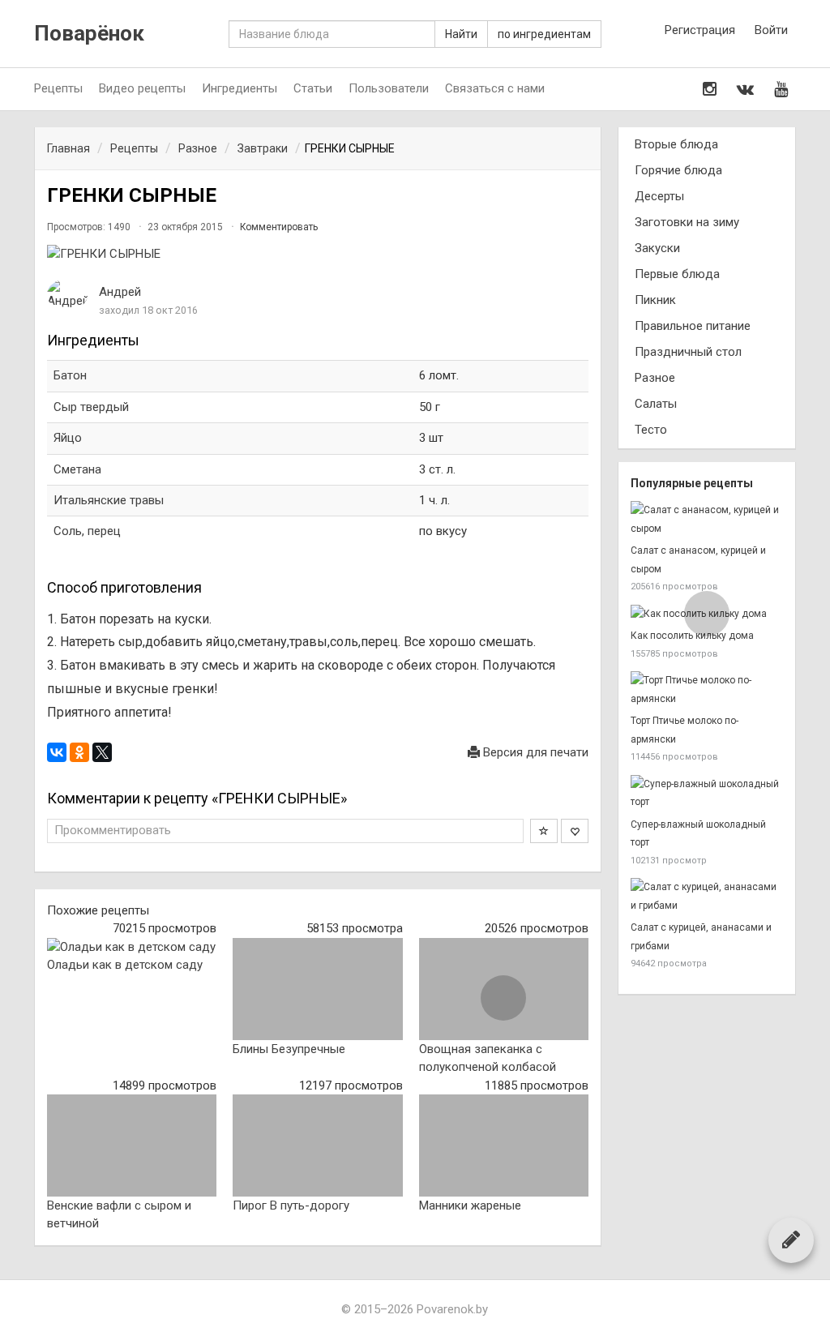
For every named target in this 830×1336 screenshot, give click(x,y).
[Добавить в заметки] (544, 831)
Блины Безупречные (289, 1049)
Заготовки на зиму (687, 222)
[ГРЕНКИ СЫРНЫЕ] (317, 254)
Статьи (312, 88)
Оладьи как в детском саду (125, 964)
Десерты (659, 196)
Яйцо (67, 437)
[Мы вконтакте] (745, 89)
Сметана (77, 469)
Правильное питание (693, 326)
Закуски (657, 248)
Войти (771, 30)
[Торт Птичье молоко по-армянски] (707, 689)
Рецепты (58, 88)
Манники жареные (470, 1205)
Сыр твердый (91, 407)
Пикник (655, 300)
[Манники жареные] (503, 1145)
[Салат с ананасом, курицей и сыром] (707, 519)
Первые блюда (677, 274)
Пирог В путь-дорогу (291, 1205)
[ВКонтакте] (56, 752)
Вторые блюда (676, 144)
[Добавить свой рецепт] (791, 1239)
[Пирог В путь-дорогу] (317, 1145)
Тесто (651, 429)
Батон (70, 375)
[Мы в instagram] (710, 89)
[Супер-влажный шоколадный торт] (707, 793)
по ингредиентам (544, 34)
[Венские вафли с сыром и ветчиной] (131, 1145)
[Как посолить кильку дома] (707, 614)
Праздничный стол (688, 352)
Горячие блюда (678, 170)
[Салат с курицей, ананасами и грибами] (707, 896)
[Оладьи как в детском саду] (131, 947)
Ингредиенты (239, 88)
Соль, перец (87, 531)
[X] (102, 752)
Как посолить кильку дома (692, 635)
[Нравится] (574, 831)
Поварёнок (89, 33)
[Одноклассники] (79, 752)
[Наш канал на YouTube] (781, 89)
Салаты (656, 403)
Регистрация (700, 30)
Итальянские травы (108, 500)
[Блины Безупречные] (317, 989)
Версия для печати (534, 752)
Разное (655, 377)
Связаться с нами (495, 88)
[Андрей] (67, 294)
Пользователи (389, 88)
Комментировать (279, 227)
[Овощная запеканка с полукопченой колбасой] (503, 989)
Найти (461, 34)
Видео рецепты (142, 88)
